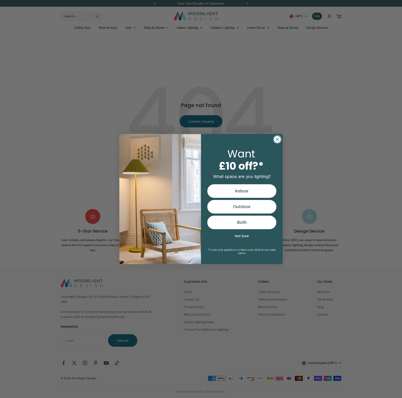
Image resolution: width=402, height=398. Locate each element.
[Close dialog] (277, 139)
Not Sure (242, 236)
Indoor (242, 191)
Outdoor (242, 207)
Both (242, 222)
